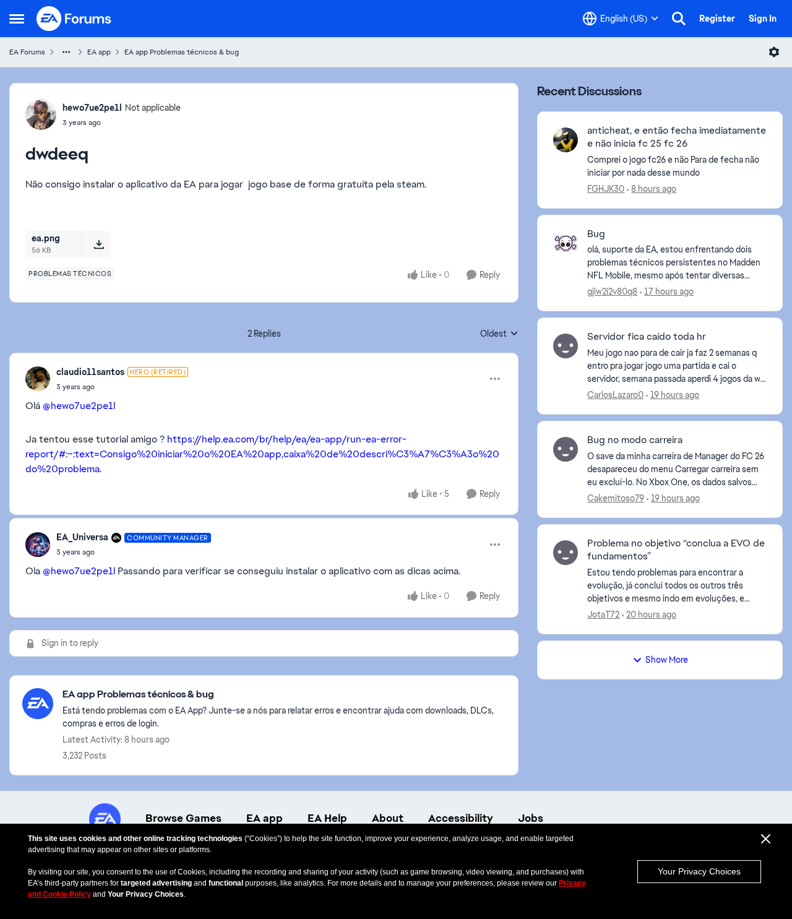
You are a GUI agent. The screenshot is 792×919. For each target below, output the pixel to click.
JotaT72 (603, 614)
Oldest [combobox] (499, 334)
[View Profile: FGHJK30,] (565, 139)
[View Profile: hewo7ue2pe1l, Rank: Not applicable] (40, 114)
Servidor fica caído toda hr (646, 336)
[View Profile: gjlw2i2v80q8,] (565, 243)
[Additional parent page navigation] (66, 52)
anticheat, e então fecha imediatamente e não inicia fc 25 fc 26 (676, 137)
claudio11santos (90, 372)
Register (717, 18)
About (387, 818)
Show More (666, 659)
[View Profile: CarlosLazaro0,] (565, 346)
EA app (99, 52)
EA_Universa (82, 537)
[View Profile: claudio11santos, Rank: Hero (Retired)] (37, 378)
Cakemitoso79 (615, 498)
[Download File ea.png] (98, 244)
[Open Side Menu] (16, 18)
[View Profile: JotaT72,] (565, 552)
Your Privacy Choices (699, 871)
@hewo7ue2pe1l (79, 405)
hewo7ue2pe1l (92, 107)
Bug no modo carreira (634, 440)
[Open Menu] (774, 52)
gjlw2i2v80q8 (612, 291)
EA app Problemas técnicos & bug (181, 52)
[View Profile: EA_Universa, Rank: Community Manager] (37, 544)
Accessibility (460, 818)
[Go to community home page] (74, 18)
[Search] (678, 18)
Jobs (530, 818)
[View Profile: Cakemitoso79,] (565, 449)
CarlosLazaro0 (615, 394)
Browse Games (183, 818)
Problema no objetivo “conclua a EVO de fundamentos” (676, 550)
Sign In (763, 18)
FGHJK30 (605, 188)
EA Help (327, 818)
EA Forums (27, 52)
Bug (596, 234)
